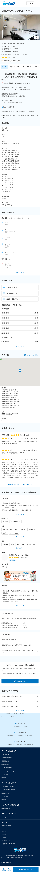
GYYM (3, 817)
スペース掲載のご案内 (7, 786)
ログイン (30, 3)
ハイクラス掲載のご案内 (7, 789)
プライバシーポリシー (7, 841)
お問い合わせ (21, 681)
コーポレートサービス (7, 771)
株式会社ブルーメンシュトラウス (19, 555)
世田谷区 (15, 714)
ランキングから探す (6, 767)
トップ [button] (4, 67)
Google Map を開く (32, 355)
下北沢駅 (22, 714)
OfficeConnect (5, 808)
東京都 (8, 714)
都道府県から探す (5, 764)
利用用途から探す (5, 761)
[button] (20, 27)
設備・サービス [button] (14, 67)
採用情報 (3, 837)
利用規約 (3, 778)
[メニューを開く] (37, 3)
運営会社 (3, 834)
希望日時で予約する (25, 869)
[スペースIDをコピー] (6, 567)
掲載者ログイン (5, 793)
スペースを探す (5, 754)
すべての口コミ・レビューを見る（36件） (19, 484)
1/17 (36, 37)
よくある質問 (4, 774)
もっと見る (19, 272)
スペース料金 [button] (27, 67)
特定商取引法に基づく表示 (8, 844)
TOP (2, 714)
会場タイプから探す (6, 757)
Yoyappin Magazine (6, 825)
